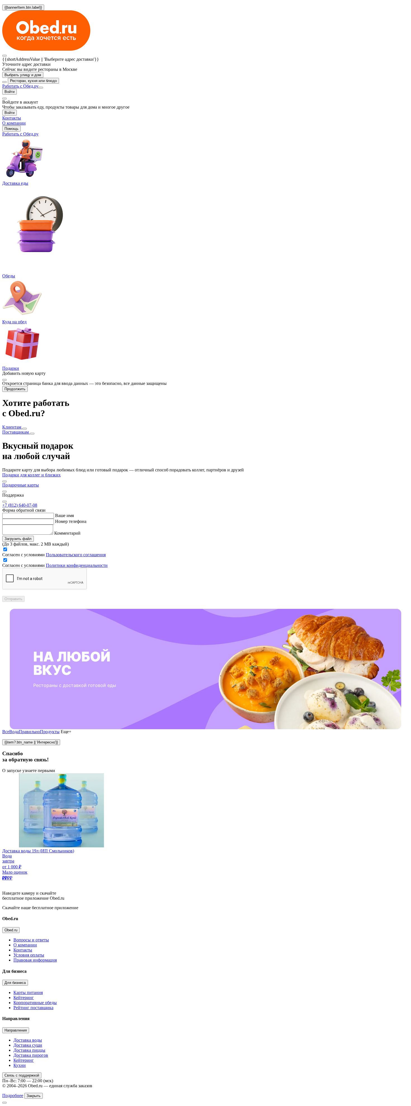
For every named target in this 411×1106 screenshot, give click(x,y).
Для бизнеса (15, 983)
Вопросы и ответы (31, 939)
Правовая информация (35, 960)
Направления (15, 1030)
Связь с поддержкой (21, 1075)
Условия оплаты (28, 955)
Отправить (13, 599)
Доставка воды (27, 1040)
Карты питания (28, 992)
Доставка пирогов (30, 1055)
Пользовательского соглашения (76, 554)
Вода (14, 731)
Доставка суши (27, 1045)
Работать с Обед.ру (20, 86)
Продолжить (14, 389)
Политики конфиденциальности (77, 565)
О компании (25, 945)
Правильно (29, 731)
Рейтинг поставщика (33, 1007)
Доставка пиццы (29, 1050)
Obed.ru (10, 930)
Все (5, 731)
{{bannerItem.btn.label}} (23, 7)
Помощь (11, 129)
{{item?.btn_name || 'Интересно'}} (31, 742)
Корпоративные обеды (35, 1002)
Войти (9, 92)
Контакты (22, 950)
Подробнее (12, 1095)
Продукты (50, 731)
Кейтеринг (23, 997)
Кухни (19, 1065)
